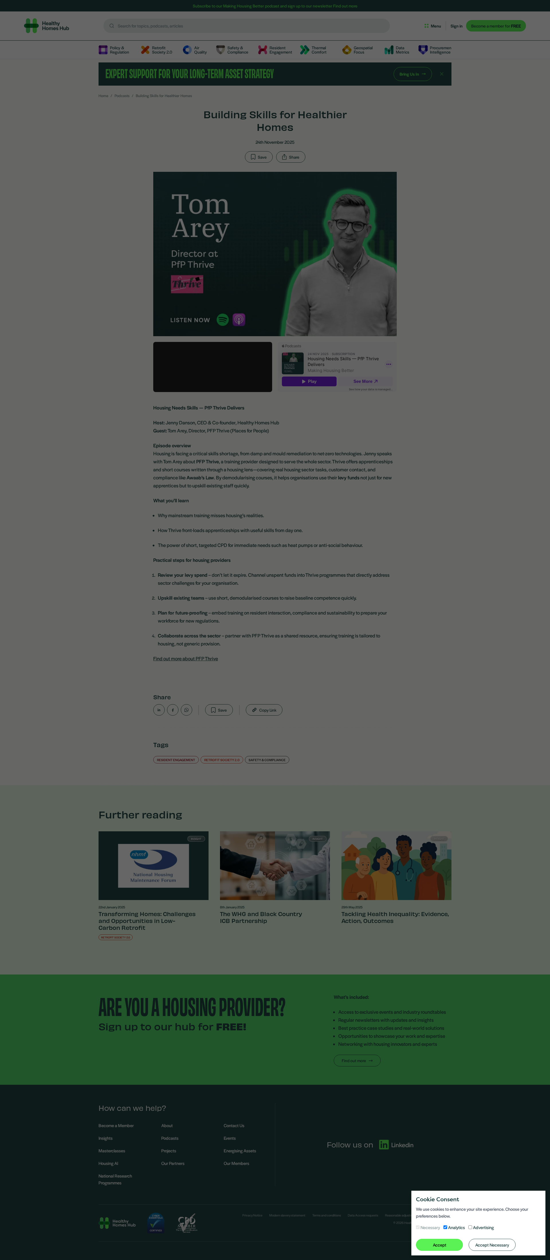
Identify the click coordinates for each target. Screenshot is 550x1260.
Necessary (430, 1227)
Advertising (483, 1227)
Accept (439, 1245)
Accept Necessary (492, 1245)
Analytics (456, 1227)
